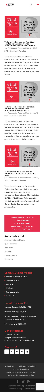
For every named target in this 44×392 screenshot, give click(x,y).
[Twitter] (17, 351)
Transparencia (10, 255)
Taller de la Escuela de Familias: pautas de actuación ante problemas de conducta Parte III (19, 44)
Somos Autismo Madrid (14, 240)
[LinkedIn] (22, 351)
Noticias (8, 251)
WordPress (30, 389)
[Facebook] (12, 351)
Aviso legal (9, 366)
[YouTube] (27, 351)
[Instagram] (6, 351)
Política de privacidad (26, 366)
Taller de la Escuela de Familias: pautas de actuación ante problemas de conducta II (19, 109)
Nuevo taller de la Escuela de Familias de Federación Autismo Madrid (19, 173)
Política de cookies (21, 369)
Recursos (8, 248)
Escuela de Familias (18, 51)
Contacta (8, 259)
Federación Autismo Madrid (19, 48)
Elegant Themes (27, 386)
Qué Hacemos (10, 244)
